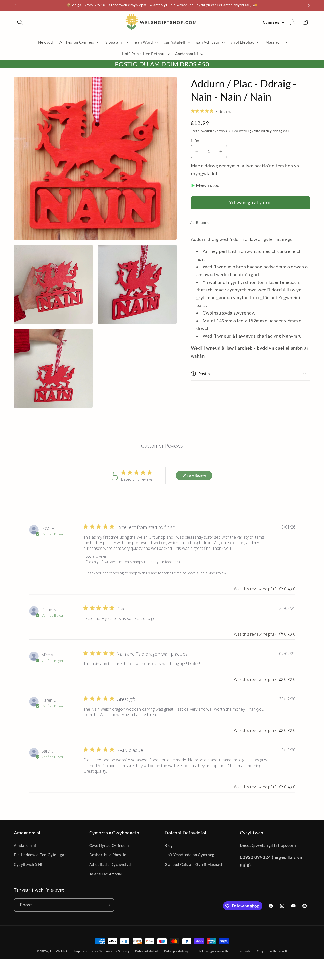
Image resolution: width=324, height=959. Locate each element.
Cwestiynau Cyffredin (109, 845)
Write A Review (194, 475)
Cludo (233, 131)
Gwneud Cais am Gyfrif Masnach (194, 864)
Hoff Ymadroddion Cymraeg (189, 854)
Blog (169, 845)
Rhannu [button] (203, 222)
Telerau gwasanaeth (213, 951)
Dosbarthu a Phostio (108, 854)
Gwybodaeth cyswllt (272, 951)
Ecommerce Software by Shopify (105, 951)
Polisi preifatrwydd (178, 951)
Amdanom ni (25, 845)
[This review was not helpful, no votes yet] (290, 589)
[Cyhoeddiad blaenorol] (15, 5)
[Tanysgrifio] (108, 905)
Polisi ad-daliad (146, 951)
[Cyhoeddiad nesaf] (308, 5)
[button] (20, 22)
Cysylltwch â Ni (28, 864)
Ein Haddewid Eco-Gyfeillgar (40, 854)
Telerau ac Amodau (106, 873)
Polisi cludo (242, 951)
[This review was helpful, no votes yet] (281, 589)
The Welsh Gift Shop (65, 951)
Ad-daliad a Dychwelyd (110, 864)
